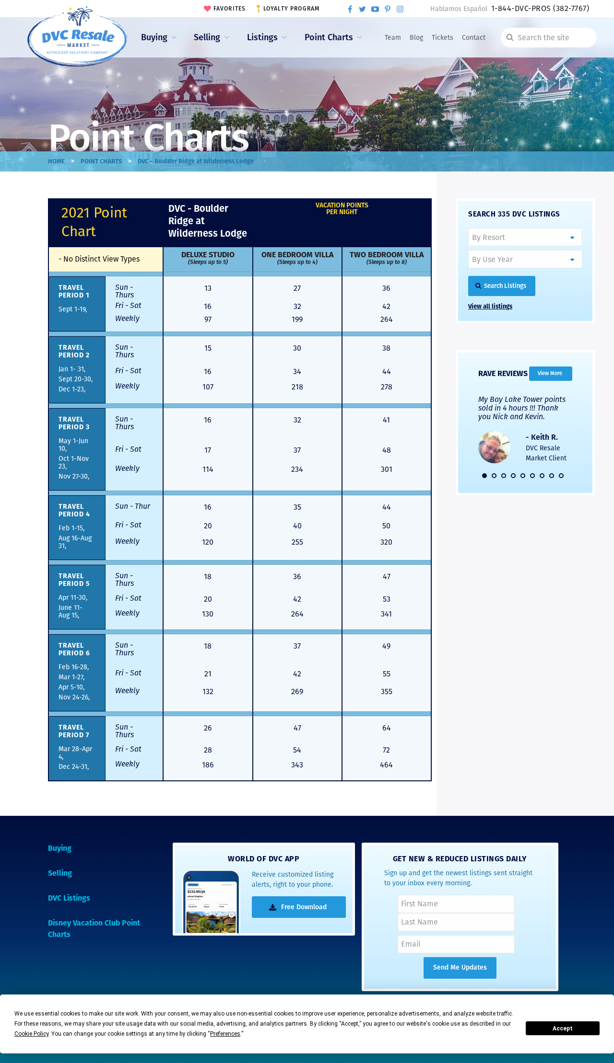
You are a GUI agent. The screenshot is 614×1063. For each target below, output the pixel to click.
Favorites (229, 8)
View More (550, 373)
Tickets (442, 38)
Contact (473, 38)
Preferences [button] (225, 1033)
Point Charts (329, 37)
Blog (416, 38)
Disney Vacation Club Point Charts (94, 928)
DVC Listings (69, 898)
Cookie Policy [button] (31, 1033)
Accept (563, 1028)
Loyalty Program (291, 8)
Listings (262, 37)
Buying (154, 37)
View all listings (490, 306)
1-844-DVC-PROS (540, 8)
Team (393, 38)
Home (56, 161)
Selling (207, 37)
